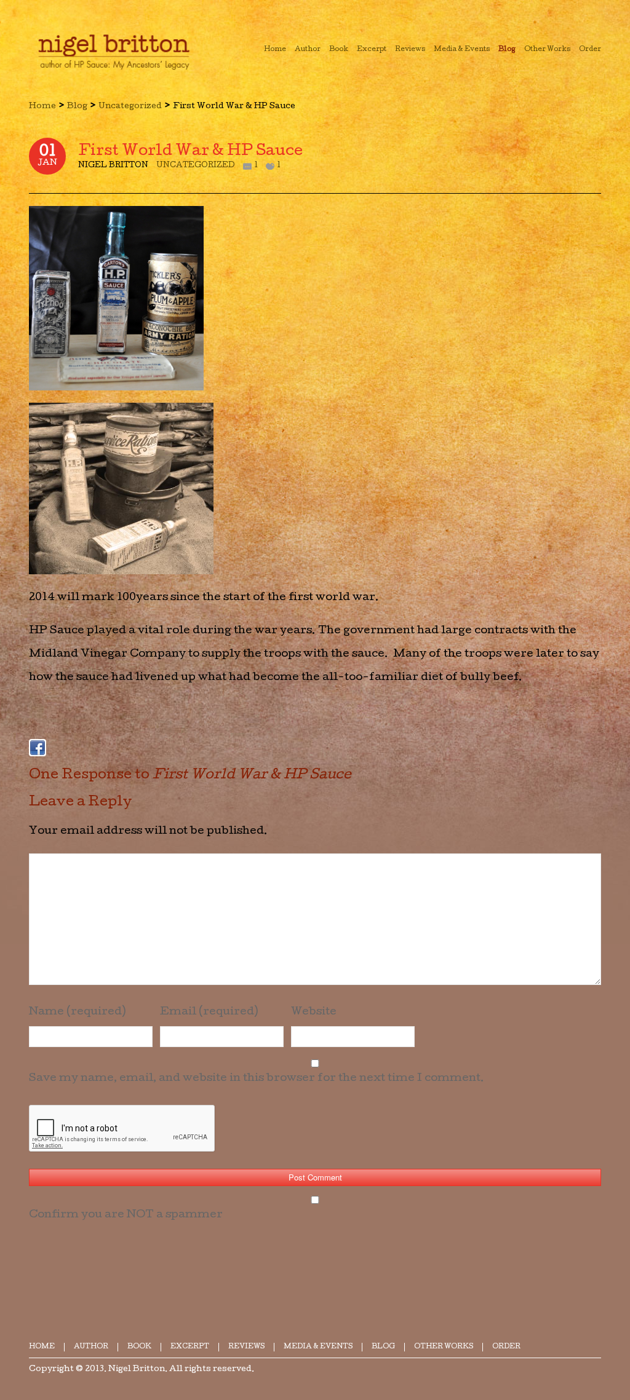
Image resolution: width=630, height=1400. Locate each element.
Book (139, 1346)
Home (42, 107)
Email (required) (209, 1012)
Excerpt (189, 1346)
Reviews (246, 1346)
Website (314, 1012)
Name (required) (77, 1012)
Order (506, 1346)
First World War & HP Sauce (190, 151)
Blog (77, 107)
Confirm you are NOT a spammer (126, 1215)
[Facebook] (37, 747)
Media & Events (318, 1346)
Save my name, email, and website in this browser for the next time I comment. (256, 1079)
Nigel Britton (136, 1370)
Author (91, 1346)
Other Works (443, 1346)
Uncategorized (130, 107)
